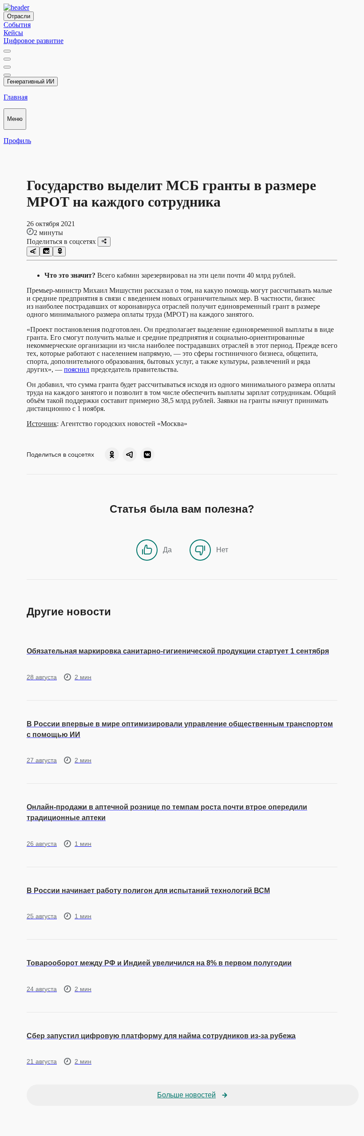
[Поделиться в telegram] (33, 251)
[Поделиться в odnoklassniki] (59, 251)
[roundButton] (112, 454)
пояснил (76, 369)
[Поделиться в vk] (46, 251)
